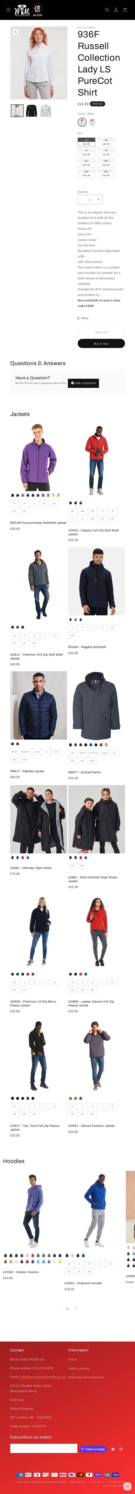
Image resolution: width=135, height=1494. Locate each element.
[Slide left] (59, 1309)
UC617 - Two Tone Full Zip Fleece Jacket (34, 1127)
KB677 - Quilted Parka (84, 772)
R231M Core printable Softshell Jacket (38, 522)
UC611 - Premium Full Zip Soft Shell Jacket (36, 656)
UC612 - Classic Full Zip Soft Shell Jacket (93, 532)
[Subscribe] (72, 1448)
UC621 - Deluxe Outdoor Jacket (91, 1125)
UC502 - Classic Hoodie (20, 1272)
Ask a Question (85, 383)
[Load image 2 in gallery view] (31, 111)
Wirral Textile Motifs (35, 1481)
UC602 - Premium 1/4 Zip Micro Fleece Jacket (33, 1003)
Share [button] (85, 318)
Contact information (114, 1485)
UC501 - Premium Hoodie (83, 1283)
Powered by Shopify (56, 1481)
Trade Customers (79, 1368)
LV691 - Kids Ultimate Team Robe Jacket (92, 879)
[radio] (82, 122)
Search (72, 1359)
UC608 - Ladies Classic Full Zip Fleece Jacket (91, 1003)
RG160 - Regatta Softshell (87, 647)
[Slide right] (76, 1309)
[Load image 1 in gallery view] (17, 111)
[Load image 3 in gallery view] (46, 111)
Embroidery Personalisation (86, 1377)
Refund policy (77, 1481)
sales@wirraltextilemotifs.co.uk (42, 1377)
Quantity (83, 191)
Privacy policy (96, 1481)
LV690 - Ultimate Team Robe (31, 868)
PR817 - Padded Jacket (27, 771)
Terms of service (116, 1481)
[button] (8, 9)
